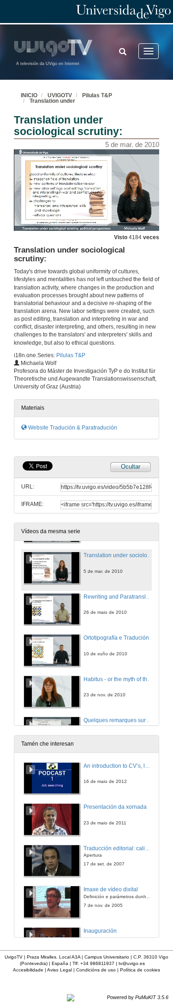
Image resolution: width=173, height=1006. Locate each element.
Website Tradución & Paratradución (72, 427)
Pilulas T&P (97, 95)
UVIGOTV (60, 95)
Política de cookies (140, 969)
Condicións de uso (96, 969)
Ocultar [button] (130, 466)
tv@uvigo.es (132, 963)
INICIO (29, 95)
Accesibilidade (28, 969)
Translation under (52, 101)
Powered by (137, 997)
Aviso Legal (59, 969)
